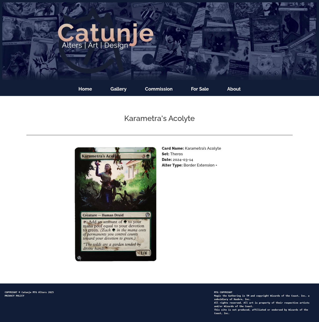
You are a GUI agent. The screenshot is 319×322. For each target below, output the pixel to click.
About (234, 89)
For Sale (200, 89)
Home (85, 89)
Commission (159, 89)
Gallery (118, 89)
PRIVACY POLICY (14, 295)
